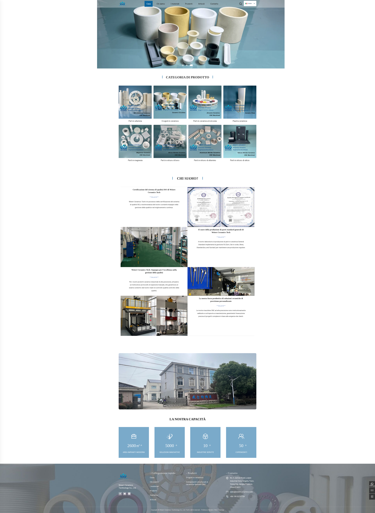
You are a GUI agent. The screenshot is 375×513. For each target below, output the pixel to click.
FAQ (215, 510)
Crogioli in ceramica (170, 121)
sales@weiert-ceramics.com (241, 492)
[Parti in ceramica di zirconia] (204, 102)
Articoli (201, 4)
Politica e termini (207, 510)
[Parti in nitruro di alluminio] (204, 141)
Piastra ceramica (240, 121)
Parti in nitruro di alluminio (205, 160)
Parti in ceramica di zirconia (205, 121)
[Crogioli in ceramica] (170, 102)
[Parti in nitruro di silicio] (239, 141)
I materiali (175, 4)
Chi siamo (161, 4)
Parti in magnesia (135, 160)
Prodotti (188, 4)
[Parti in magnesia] (135, 141)
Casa (148, 4)
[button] (183, 65)
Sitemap (221, 510)
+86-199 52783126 (237, 496)
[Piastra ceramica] (239, 102)
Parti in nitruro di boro (170, 160)
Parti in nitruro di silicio (240, 160)
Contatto (214, 4)
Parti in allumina (135, 121)
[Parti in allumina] (135, 102)
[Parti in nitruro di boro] (170, 141)
